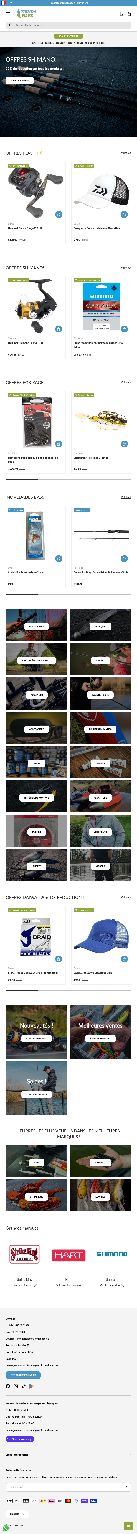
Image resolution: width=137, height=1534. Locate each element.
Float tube (100, 797)
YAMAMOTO (100, 1162)
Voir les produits (36, 1038)
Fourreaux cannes (100, 729)
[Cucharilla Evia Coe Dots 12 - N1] (35, 535)
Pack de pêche (100, 694)
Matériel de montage (36, 797)
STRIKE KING (36, 1196)
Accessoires (36, 626)
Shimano (112, 1279)
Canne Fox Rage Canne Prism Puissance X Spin (101, 572)
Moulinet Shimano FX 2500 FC (25, 342)
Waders (100, 866)
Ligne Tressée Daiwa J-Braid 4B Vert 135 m (33, 972)
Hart (68, 1279)
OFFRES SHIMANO (20, 80)
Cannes (100, 660)
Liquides (100, 763)
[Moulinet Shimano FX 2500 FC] (35, 306)
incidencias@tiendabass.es (33, 1338)
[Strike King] (25, 1255)
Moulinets (37, 694)
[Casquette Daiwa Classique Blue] (101, 936)
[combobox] (68, 25)
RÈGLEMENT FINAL (69, 36)
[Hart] (68, 1255)
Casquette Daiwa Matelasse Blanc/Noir (97, 228)
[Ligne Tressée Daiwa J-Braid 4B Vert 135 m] (35, 936)
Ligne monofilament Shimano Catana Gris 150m (98, 345)
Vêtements (100, 831)
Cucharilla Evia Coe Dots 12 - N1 (26, 572)
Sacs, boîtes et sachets (36, 660)
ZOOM (36, 1162)
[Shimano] (112, 1255)
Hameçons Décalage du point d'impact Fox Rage (33, 459)
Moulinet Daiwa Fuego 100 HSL (26, 228)
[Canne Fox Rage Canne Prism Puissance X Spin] (101, 535)
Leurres (37, 866)
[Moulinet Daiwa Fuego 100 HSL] (35, 191)
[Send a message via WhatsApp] (6, 1528)
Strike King (24, 1279)
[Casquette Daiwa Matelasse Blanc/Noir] (101, 191)
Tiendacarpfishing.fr (23, 1375)
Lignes (36, 763)
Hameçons (100, 626)
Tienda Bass (17, 1525)
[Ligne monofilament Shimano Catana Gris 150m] (101, 306)
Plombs (36, 831)
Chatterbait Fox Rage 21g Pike (91, 457)
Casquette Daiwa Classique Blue (93, 972)
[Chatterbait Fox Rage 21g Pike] (101, 421)
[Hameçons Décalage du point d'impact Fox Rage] (35, 421)
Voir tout (126, 152)
